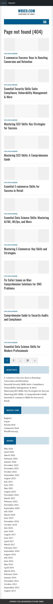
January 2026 (10, 461)
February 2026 (10, 458)
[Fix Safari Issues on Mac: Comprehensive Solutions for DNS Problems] (26, 271)
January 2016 (10, 577)
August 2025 (10, 478)
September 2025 (11, 475)
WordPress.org (11, 431)
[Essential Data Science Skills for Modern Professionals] (26, 338)
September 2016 (11, 551)
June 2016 (8, 561)
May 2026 (8, 448)
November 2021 (11, 504)
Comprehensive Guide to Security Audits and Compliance (26, 317)
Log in (7, 421)
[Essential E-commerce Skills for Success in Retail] (26, 178)
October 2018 (10, 524)
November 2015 (11, 580)
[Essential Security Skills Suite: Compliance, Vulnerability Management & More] (26, 80)
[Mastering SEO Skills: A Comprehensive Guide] (26, 147)
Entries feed (9, 424)
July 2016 (8, 557)
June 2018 (8, 531)
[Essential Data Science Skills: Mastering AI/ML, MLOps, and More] (26, 209)
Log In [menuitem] (3, 3)
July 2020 (8, 511)
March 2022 (9, 498)
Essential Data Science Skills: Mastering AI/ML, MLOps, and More (26, 219)
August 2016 (10, 554)
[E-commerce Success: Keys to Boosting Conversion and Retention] (26, 49)
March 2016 (9, 571)
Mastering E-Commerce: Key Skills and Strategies (25, 250)
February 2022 (10, 501)
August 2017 (10, 534)
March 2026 (9, 455)
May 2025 (8, 488)
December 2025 (11, 465)
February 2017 (10, 547)
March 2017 (9, 544)
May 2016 (8, 564)
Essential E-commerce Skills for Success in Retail (21, 188)
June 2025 (8, 484)
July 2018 (8, 527)
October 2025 (10, 471)
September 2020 (11, 508)
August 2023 (10, 491)
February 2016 (10, 574)
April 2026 (9, 451)
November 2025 (11, 468)
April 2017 (9, 541)
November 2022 (11, 494)
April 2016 (9, 567)
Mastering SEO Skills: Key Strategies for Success (24, 126)
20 (27, 360)
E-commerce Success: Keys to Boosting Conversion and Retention (26, 59)
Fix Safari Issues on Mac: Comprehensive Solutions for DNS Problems (23, 284)
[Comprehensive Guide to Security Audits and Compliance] (26, 307)
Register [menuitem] (11, 3)
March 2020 (9, 514)
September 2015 (11, 587)
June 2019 (8, 518)
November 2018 (11, 521)
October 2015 (10, 584)
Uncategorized (10, 54)
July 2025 (8, 481)
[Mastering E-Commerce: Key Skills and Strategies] (26, 240)
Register (8, 418)
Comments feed (11, 428)
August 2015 (10, 590)
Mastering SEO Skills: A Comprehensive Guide (26, 157)
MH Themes (40, 601)
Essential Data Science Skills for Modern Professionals (22, 348)
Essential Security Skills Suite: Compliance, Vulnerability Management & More (25, 92)
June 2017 (8, 537)
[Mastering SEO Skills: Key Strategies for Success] (26, 115)
